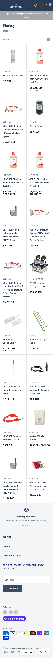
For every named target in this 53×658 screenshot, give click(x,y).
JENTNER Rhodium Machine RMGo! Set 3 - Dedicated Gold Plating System (39, 234)
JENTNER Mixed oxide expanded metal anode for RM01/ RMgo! (11, 234)
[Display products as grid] (44, 39)
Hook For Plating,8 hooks (38, 341)
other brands (36, 279)
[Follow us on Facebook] (5, 612)
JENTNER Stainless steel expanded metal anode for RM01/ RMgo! (12, 487)
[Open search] (36, 5)
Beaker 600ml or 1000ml (37, 438)
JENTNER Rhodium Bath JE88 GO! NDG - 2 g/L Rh (39, 79)
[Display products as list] (48, 39)
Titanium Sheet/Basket (9, 341)
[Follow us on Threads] (11, 612)
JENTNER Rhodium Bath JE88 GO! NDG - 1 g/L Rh (13, 182)
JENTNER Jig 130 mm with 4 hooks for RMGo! (12, 390)
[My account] (41, 5)
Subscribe (12, 588)
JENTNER (33, 71)
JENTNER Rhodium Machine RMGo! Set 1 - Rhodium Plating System (13, 131)
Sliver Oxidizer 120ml (13, 75)
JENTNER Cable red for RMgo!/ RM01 (12, 438)
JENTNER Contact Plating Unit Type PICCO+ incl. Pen (38, 486)
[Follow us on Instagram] (16, 612)
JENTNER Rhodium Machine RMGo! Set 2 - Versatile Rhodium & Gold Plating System (13, 289)
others (6, 71)
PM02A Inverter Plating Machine (37, 284)
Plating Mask (35, 126)
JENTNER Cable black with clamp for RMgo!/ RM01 (39, 390)
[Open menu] (4, 6)
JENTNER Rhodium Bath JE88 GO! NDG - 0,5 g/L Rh (39, 182)
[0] (47, 5)
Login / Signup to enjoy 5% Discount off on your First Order (26, 15)
